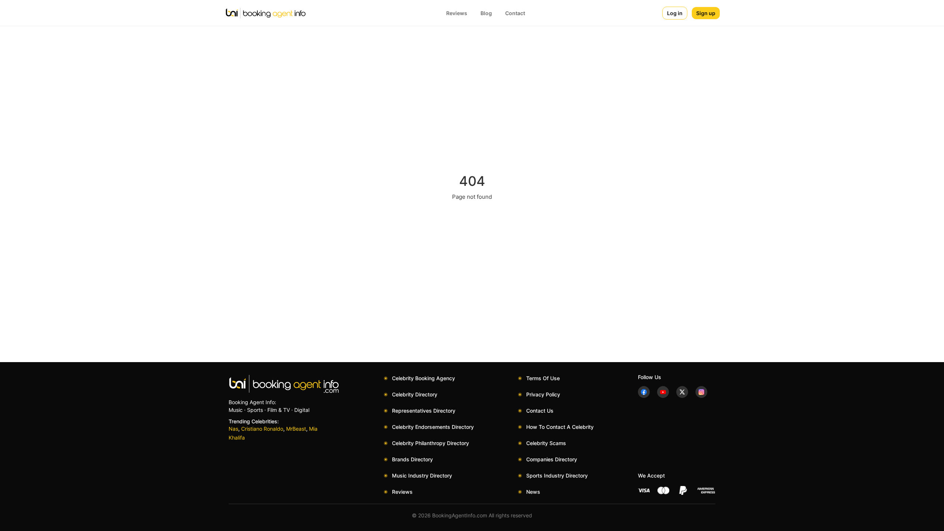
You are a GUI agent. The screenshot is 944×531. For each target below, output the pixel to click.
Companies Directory (551, 459)
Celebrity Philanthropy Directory (430, 443)
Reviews (456, 13)
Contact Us (539, 410)
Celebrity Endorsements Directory (433, 427)
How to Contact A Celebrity (560, 427)
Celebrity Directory (414, 394)
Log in (675, 13)
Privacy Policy (543, 394)
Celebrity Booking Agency (423, 378)
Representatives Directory (423, 410)
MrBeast (296, 429)
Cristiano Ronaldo (262, 429)
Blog (486, 13)
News (533, 492)
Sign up (705, 13)
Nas (233, 429)
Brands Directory (412, 459)
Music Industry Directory (422, 475)
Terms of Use (543, 378)
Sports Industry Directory (557, 475)
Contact (515, 13)
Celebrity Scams (546, 443)
